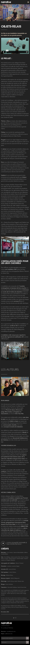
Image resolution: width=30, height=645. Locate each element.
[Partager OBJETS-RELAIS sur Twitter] (13, 618)
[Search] (27, 642)
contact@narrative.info (11, 631)
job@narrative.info (8, 633)
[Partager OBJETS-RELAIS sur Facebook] (15, 618)
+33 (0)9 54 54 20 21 (5, 625)
